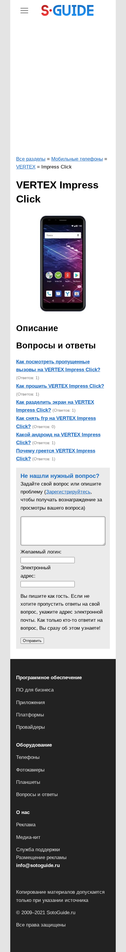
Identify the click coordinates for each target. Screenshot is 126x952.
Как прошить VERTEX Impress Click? (60, 386)
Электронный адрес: (36, 571)
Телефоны (28, 757)
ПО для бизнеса (35, 690)
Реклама (25, 824)
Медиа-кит (28, 837)
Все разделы (30, 159)
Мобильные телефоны (77, 159)
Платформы (30, 715)
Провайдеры (30, 727)
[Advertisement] (63, 86)
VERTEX (25, 167)
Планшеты (28, 782)
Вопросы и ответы (37, 794)
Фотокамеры (30, 770)
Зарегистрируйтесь (68, 492)
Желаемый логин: (41, 552)
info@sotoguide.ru (38, 865)
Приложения (30, 702)
